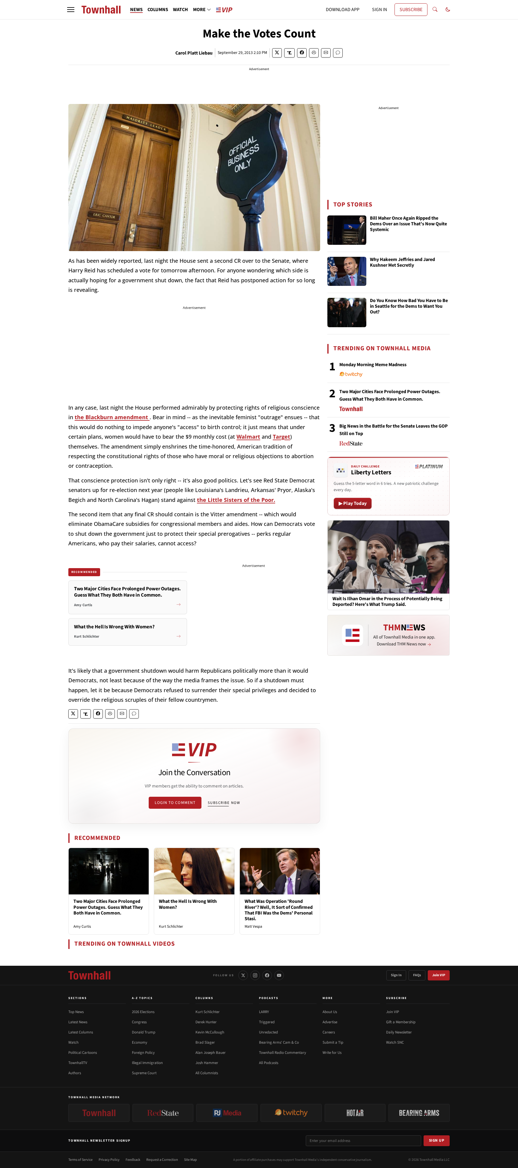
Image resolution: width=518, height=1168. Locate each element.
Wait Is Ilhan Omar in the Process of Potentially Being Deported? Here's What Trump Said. (387, 601)
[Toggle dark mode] (447, 9)
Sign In (396, 975)
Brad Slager (205, 1042)
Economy (139, 1042)
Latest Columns (80, 1032)
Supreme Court (144, 1073)
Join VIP (438, 975)
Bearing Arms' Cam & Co (279, 1042)
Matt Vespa (253, 926)
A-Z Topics (142, 998)
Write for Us (332, 1052)
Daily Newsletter (399, 1032)
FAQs (417, 975)
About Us (330, 1012)
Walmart (248, 436)
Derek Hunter (206, 1022)
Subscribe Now (224, 802)
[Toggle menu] (71, 10)
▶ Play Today (353, 503)
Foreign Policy (143, 1052)
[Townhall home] (89, 975)
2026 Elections (143, 1012)
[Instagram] (255, 975)
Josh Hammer (206, 1063)
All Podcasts (268, 1063)
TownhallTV (77, 1063)
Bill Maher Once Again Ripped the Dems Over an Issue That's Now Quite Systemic (408, 224)
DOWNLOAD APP (342, 9)
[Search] (435, 9)
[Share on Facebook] (302, 53)
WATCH (180, 9)
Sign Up (437, 1140)
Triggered (267, 1022)
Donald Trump (143, 1032)
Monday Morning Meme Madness (372, 364)
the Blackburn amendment (112, 417)
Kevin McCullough (209, 1032)
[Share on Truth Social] (289, 53)
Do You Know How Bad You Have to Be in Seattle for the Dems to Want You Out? (409, 306)
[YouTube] (279, 975)
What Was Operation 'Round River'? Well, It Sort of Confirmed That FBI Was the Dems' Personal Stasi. (279, 910)
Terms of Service (80, 1159)
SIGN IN (379, 9)
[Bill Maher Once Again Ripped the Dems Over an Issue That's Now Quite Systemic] (346, 230)
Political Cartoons (82, 1052)
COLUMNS (157, 9)
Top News (76, 1012)
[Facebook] (267, 975)
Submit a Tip (333, 1042)
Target (281, 436)
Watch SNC (395, 1042)
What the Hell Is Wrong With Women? (188, 904)
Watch (73, 1042)
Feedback (133, 1159)
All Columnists (206, 1073)
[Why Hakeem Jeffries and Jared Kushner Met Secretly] (346, 271)
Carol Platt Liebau (194, 53)
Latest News (77, 1022)
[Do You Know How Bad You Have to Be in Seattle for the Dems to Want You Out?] (346, 312)
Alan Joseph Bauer (210, 1052)
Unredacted (268, 1032)
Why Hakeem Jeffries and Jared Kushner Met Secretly (402, 262)
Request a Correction (162, 1159)
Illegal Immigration (147, 1063)
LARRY (264, 1012)
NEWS (136, 9)
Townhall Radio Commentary (282, 1052)
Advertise (330, 1022)
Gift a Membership (400, 1022)
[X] (243, 975)
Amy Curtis (82, 926)
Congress (139, 1022)
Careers (329, 1032)
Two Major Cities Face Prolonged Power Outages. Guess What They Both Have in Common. (108, 907)
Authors (74, 1073)
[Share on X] (277, 53)
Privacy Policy (109, 1159)
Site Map (190, 1159)
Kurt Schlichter (171, 926)
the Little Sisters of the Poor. (236, 499)
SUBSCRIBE (411, 9)
